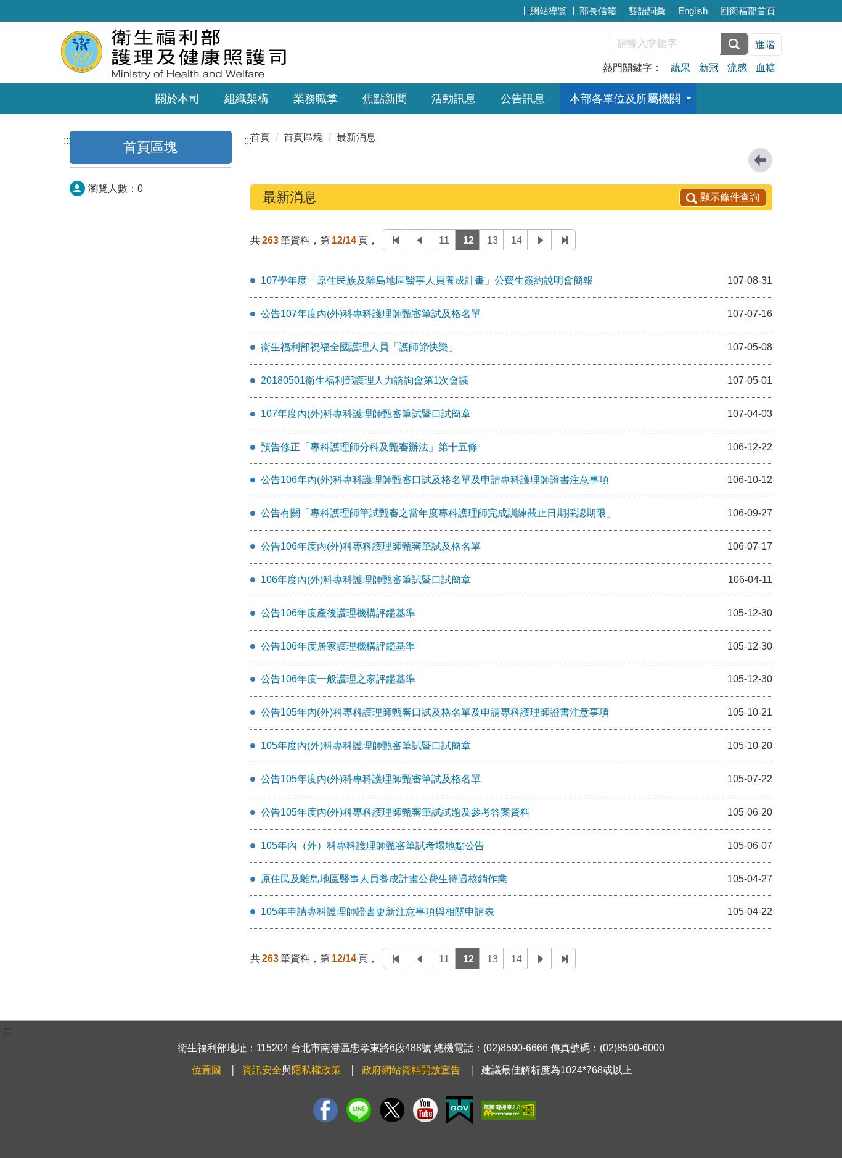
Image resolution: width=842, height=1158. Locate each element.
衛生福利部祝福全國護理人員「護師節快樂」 (359, 347)
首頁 (260, 137)
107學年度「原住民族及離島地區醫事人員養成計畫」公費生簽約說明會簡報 (427, 280)
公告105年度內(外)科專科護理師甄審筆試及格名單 (371, 779)
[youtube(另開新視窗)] (425, 1110)
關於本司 (177, 99)
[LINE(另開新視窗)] (358, 1110)
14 (516, 240)
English (693, 11)
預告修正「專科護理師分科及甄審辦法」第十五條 (369, 447)
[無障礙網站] (508, 1110)
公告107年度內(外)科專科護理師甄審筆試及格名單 (371, 313)
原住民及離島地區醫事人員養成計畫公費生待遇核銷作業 (384, 879)
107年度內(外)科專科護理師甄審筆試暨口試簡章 (366, 413)
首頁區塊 (150, 147)
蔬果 (680, 67)
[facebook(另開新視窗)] (325, 1110)
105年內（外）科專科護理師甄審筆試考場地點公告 (372, 845)
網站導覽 (548, 11)
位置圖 (206, 1070)
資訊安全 (262, 1070)
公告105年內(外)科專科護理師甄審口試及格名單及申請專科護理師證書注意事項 (435, 712)
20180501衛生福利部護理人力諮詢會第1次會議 (364, 380)
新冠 (709, 67)
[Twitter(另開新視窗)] (392, 1110)
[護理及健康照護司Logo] (209, 51)
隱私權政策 (316, 1070)
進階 (765, 44)
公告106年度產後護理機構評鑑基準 (338, 613)
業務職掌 (315, 99)
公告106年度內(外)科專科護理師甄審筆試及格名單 (371, 546)
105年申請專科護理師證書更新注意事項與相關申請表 (377, 911)
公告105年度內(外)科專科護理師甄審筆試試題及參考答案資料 (395, 812)
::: (530, 9)
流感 (737, 67)
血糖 (765, 67)
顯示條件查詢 (729, 197)
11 (444, 240)
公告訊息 (523, 99)
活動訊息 (453, 99)
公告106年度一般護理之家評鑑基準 (338, 679)
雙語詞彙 (647, 11)
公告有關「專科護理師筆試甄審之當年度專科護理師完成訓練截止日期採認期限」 (438, 513)
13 (492, 240)
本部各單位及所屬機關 (625, 99)
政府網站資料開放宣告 (411, 1070)
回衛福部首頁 (747, 11)
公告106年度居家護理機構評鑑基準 (338, 646)
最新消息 (356, 137)
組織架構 (246, 99)
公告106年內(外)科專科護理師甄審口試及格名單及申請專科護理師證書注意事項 (435, 479)
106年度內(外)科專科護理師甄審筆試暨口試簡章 (366, 579)
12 (468, 240)
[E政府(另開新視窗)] (459, 1110)
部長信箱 (597, 11)
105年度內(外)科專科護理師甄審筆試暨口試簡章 (366, 745)
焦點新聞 (384, 99)
